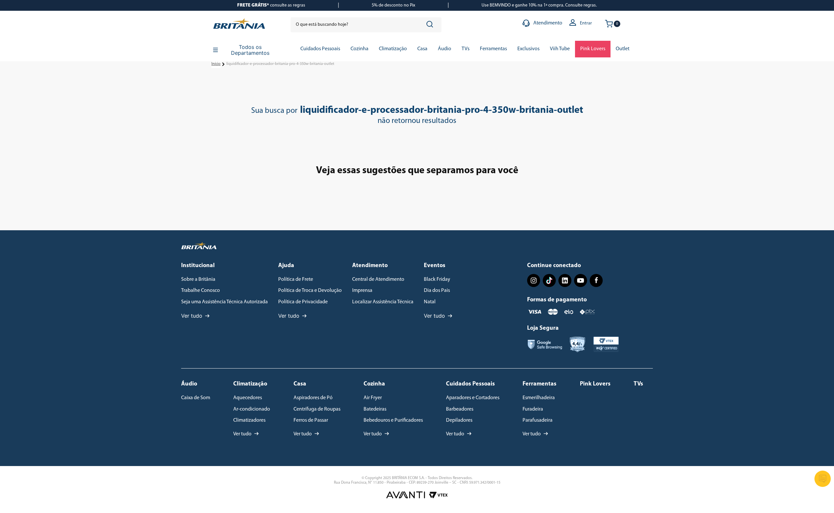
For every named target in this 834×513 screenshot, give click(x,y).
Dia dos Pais (437, 290)
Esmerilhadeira (539, 397)
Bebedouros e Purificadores (393, 420)
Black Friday (437, 279)
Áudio (189, 384)
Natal (430, 302)
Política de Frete (295, 279)
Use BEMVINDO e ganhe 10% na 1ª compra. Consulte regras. (539, 5)
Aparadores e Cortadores (472, 397)
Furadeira (533, 409)
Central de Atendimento (378, 279)
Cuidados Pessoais (470, 384)
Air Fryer (373, 397)
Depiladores (459, 420)
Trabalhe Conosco (200, 290)
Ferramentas (539, 384)
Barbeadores (459, 409)
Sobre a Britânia (198, 279)
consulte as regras (271, 5)
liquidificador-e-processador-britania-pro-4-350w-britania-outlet (280, 64)
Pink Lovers (595, 384)
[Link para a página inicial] (216, 64)
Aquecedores (247, 397)
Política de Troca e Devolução (310, 290)
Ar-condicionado (251, 409)
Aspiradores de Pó (313, 397)
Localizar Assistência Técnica (382, 302)
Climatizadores (249, 420)
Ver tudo (191, 316)
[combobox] (366, 24)
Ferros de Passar (311, 420)
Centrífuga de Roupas (317, 409)
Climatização (250, 384)
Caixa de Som (195, 397)
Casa (300, 384)
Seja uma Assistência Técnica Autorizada (224, 302)
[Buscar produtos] (431, 24)
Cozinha (374, 384)
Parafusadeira (538, 420)
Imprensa (362, 290)
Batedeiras (375, 409)
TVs (638, 384)
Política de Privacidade (303, 302)
